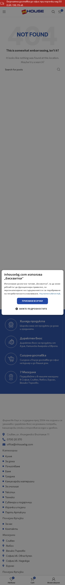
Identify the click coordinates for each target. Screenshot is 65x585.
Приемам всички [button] (32, 301)
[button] (32, 309)
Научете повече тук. (50, 293)
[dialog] (33, 292)
